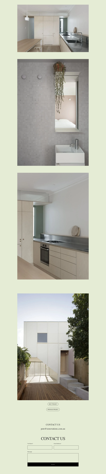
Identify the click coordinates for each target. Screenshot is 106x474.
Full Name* (30, 443)
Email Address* (57, 443)
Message (29, 451)
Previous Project (53, 409)
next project (53, 404)
